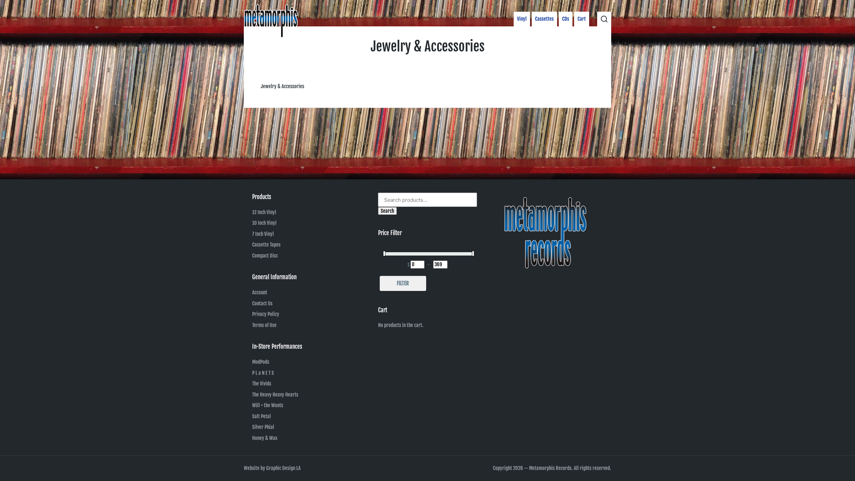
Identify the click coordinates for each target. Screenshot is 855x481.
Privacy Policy (265, 314)
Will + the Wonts (267, 405)
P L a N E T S (263, 373)
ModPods (260, 362)
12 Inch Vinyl (264, 212)
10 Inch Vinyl (264, 223)
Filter (403, 283)
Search (387, 211)
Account (259, 292)
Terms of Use (264, 325)
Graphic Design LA (283, 468)
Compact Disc (265, 256)
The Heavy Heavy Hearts (275, 394)
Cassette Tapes (266, 245)
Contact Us (262, 303)
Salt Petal (261, 416)
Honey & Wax (265, 438)
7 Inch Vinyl (263, 234)
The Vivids (261, 383)
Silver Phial (263, 427)
